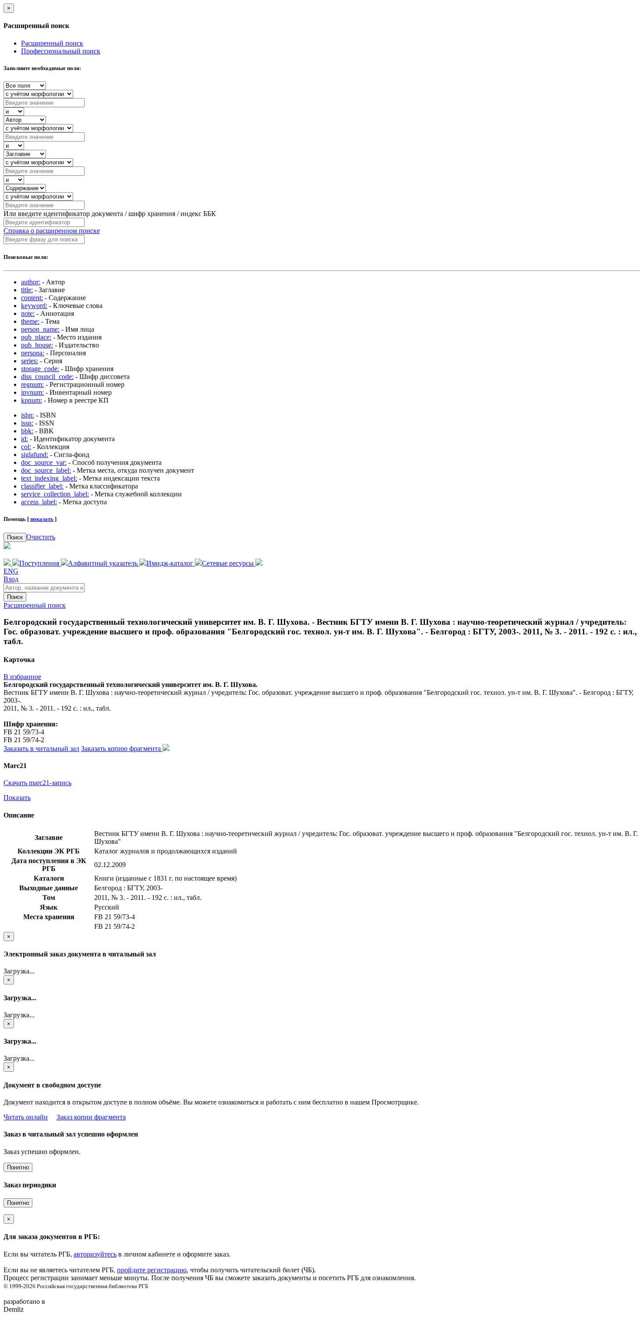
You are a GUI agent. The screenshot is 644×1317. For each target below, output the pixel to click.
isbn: (27, 415)
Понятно (18, 1167)
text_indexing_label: (49, 478)
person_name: (40, 329)
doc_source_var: (44, 462)
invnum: (32, 392)
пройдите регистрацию (152, 1270)
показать (41, 519)
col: (26, 446)
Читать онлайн (26, 1117)
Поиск (15, 537)
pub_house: (37, 345)
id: (24, 439)
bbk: (27, 431)
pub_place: (36, 337)
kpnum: (31, 400)
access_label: (39, 502)
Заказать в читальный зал (41, 748)
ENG (11, 571)
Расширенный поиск (52, 43)
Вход (11, 579)
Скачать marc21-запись (37, 782)
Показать (17, 797)
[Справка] (258, 563)
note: (28, 313)
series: (29, 361)
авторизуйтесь (95, 1254)
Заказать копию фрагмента (122, 748)
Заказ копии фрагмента (91, 1117)
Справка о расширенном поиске (52, 230)
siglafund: (34, 454)
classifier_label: (42, 486)
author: (30, 282)
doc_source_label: (46, 470)
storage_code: (40, 368)
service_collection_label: (55, 494)
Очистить (40, 537)
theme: (30, 321)
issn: (27, 423)
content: (32, 297)
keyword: (34, 305)
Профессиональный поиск (60, 51)
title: (27, 290)
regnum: (32, 384)
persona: (32, 353)
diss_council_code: (47, 376)
